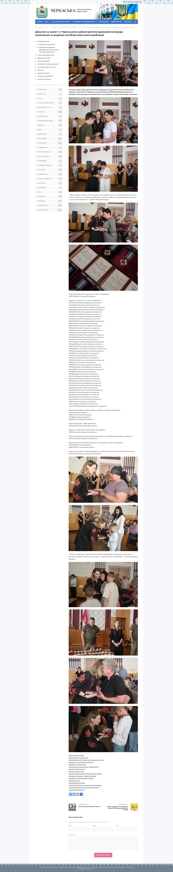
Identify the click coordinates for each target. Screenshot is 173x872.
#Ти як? (40, 98)
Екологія (41, 70)
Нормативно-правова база (45, 165)
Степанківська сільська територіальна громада (85, 785)
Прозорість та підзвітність (45, 178)
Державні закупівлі (44, 58)
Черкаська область (43, 205)
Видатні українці (42, 134)
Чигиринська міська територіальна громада (84, 788)
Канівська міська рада (76, 771)
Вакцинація (41, 125)
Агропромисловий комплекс (46, 103)
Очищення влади (43, 41)
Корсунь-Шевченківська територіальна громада (85, 774)
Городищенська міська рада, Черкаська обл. (84, 767)
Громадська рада (42, 147)
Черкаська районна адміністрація (41, 12)
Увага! (39, 192)
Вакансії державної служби (45, 120)
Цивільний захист (44, 73)
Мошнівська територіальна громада (81, 778)
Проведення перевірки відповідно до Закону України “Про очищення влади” (49, 49)
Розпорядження (42, 187)
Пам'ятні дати (41, 169)
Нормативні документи (47, 44)
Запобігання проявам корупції (48, 64)
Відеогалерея (116, 21)
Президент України (43, 174)
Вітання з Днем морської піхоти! (89, 806)
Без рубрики (41, 111)
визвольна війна (62, 27)
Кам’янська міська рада (77, 769)
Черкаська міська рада (76, 755)
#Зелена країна (42, 94)
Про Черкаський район (60, 21)
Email (94, 826)
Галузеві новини (42, 143)
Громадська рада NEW (45, 76)
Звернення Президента (44, 152)
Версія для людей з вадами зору (132, 2)
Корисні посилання (44, 79)
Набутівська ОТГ (74, 781)
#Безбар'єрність (42, 89)
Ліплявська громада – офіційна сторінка (82, 776)
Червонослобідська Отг (77, 790)
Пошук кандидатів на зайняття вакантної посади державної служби (117, 808)
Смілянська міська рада (77, 783)
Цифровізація (41, 201)
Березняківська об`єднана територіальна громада (86, 760)
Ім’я (70, 826)
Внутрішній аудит (44, 61)
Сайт (117, 826)
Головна (39, 21)
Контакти (127, 21)
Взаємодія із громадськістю (84, 21)
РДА (46, 21)
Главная (54, 27)
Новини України (42, 160)
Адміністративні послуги (44, 107)
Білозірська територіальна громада (81, 762)
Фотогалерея (104, 21)
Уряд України (41, 196)
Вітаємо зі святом (42, 116)
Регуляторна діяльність (46, 55)
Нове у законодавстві (43, 156)
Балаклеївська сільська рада (78, 758)
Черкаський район (43, 210)
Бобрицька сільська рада (77, 765)
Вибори (40, 129)
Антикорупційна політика (46, 67)
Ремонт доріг (41, 183)
